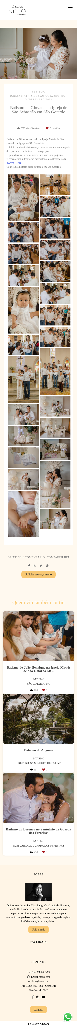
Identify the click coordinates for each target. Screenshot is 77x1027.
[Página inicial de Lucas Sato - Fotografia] (17, 10)
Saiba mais (38, 929)
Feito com (38, 1024)
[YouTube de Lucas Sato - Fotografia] (43, 997)
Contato (38, 1009)
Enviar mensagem (40, 977)
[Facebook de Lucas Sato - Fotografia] (33, 997)
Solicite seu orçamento (38, 574)
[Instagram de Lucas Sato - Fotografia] (37, 997)
